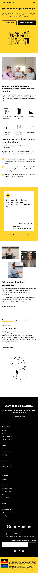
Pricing (4, 433)
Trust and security (7, 436)
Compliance (5, 469)
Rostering (4, 455)
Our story (4, 479)
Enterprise (4, 430)
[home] (8, 2)
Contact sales (9, 23)
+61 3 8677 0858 (6, 510)
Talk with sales (8, 347)
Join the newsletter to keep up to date (23, 541)
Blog (3, 494)
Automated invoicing (8, 458)
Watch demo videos (26, 23)
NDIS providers (6, 439)
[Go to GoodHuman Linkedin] (19, 551)
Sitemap (10, 534)
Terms (4, 534)
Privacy (17, 534)
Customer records (7, 451)
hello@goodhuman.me (8, 513)
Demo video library (7, 488)
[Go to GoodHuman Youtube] (23, 551)
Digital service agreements (9, 460)
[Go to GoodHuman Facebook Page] (15, 551)
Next (32, 545)
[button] (34, 2)
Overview (4, 449)
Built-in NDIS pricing (7, 466)
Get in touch (5, 507)
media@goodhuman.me (8, 515)
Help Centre (5, 497)
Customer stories (6, 491)
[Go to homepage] (19, 526)
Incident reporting (7, 463)
